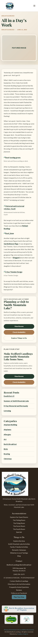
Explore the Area (19, 541)
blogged (16, 258)
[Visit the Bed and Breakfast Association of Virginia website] (19, 609)
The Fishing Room (19, 520)
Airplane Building (10, 425)
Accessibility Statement (26, 630)
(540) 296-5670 (19, 574)
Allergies (7, 434)
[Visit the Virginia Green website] (11, 619)
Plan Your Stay (19, 597)
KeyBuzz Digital (22, 634)
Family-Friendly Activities (19, 547)
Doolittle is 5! (9, 396)
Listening (7, 411)
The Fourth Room (19, 529)
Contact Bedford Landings (19, 581)
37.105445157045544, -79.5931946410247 (19, 578)
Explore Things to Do (19, 338)
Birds (6, 449)
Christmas (8, 459)
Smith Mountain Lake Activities (19, 544)
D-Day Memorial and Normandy (16, 406)
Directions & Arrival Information (19, 584)
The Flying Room (19, 523)
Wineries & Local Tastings (19, 553)
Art (5, 439)
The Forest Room (19, 526)
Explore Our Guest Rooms (19, 517)
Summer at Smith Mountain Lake (16, 401)
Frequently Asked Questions (19, 587)
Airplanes (7, 430)
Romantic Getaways (19, 550)
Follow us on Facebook (19, 593)
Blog (19, 556)
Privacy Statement (10, 630)
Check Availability (19, 332)
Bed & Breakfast (10, 444)
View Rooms (19, 326)
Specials (19, 532)
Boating (7, 454)
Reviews (19, 590)
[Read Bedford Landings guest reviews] (26, 619)
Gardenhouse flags (11, 244)
